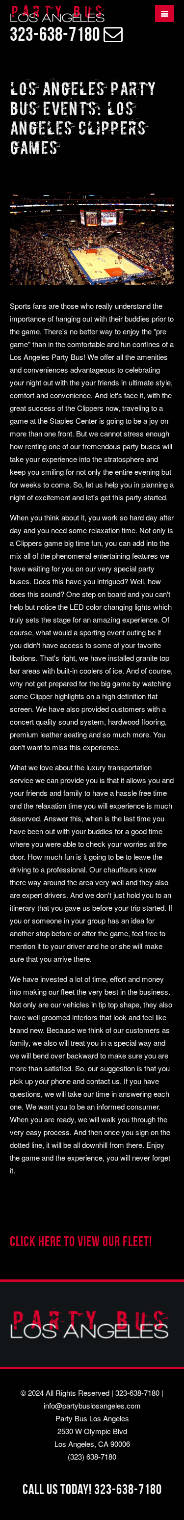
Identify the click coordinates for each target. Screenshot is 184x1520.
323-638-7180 (137, 1392)
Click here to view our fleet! (81, 1241)
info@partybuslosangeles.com (92, 1405)
